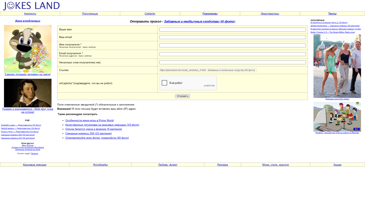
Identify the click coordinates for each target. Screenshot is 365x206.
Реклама (222, 164)
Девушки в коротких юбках (337, 99)
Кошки (337, 164)
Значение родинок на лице (27, 149)
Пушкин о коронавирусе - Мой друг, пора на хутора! (27, 110)
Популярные (90, 13)
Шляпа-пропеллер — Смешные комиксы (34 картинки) (335, 26)
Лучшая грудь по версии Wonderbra (28, 147)
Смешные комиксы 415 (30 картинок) (18, 138)
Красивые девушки (34, 164)
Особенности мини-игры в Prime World (89, 120)
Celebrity (150, 13)
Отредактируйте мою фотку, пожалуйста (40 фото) (97, 137)
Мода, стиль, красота (275, 164)
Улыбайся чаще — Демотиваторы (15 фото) (21, 125)
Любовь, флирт (167, 164)
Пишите (34, 153)
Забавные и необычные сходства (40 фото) (199, 21)
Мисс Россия (27, 145)
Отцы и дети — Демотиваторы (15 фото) (20, 131)
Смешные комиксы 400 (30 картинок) (18, 135)
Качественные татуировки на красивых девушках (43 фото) (102, 124)
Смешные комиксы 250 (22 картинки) (88, 133)
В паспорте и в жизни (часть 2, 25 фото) (329, 22)
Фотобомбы (100, 164)
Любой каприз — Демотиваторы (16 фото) (20, 128)
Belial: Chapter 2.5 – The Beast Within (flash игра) (333, 32)
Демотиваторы (270, 13)
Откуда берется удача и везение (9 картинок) (93, 128)
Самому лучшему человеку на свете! (28, 74)
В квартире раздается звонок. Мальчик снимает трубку (336, 29)
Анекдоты (30, 13)
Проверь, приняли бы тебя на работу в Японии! (337, 133)
